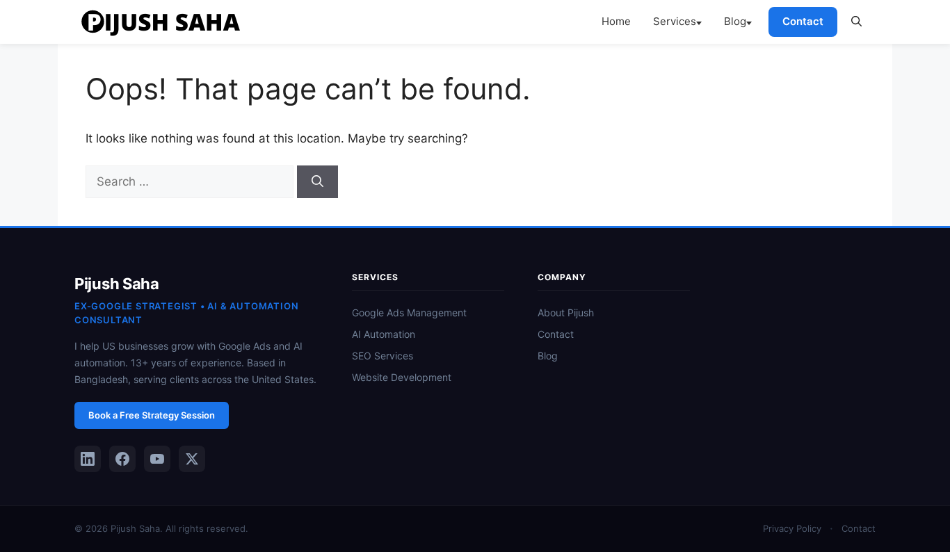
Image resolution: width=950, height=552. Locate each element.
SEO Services (382, 356)
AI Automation (383, 334)
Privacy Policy (792, 528)
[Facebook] (122, 459)
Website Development (401, 377)
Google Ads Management (409, 312)
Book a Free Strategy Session (151, 415)
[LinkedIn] (87, 459)
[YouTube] (157, 459)
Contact (802, 21)
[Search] (317, 182)
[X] (192, 459)
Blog (735, 21)
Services (674, 21)
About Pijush (566, 312)
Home (616, 21)
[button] (856, 21)
